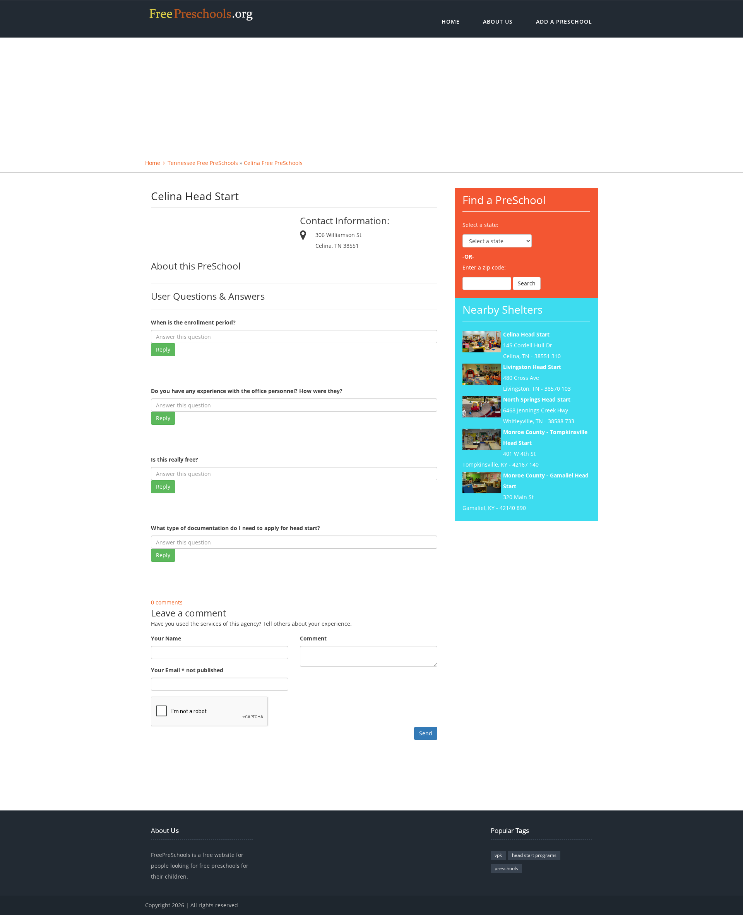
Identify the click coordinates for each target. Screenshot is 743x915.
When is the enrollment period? (193, 322)
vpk (498, 855)
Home (451, 21)
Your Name (166, 638)
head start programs (534, 855)
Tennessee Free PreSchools (203, 163)
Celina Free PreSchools (273, 163)
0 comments (167, 602)
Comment (313, 638)
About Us (498, 21)
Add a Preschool (564, 21)
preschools (506, 868)
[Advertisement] (371, 95)
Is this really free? (174, 459)
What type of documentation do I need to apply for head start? (235, 528)
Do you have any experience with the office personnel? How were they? (246, 391)
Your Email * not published (187, 670)
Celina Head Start (526, 334)
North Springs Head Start (536, 399)
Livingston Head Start (532, 367)
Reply (163, 349)
